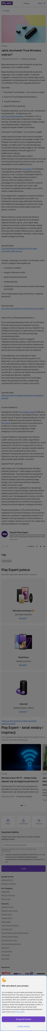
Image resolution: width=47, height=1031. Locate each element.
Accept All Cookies (23, 1019)
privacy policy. (20, 1012)
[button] (4, 980)
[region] (23, 1003)
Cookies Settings (23, 1026)
